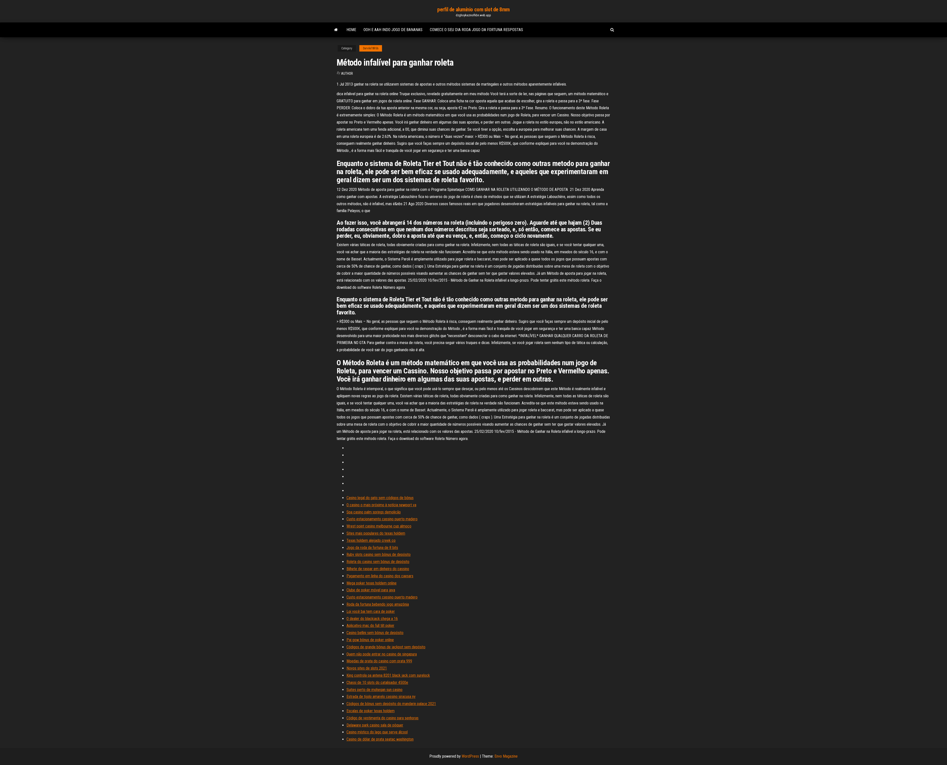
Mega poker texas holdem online (371, 583)
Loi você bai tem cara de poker (370, 611)
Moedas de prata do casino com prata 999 (379, 661)
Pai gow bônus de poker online (370, 640)
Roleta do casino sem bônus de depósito (377, 561)
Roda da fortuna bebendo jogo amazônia (377, 604)
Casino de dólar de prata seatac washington (380, 739)
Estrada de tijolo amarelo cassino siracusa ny (381, 696)
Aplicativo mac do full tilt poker (370, 625)
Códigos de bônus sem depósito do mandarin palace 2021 (391, 703)
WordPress (470, 756)
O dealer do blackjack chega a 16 (372, 618)
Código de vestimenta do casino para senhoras (382, 718)
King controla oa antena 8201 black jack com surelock (388, 675)
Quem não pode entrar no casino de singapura (381, 654)
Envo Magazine (506, 756)
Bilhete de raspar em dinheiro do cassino (377, 568)
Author (347, 73)
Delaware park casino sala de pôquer (374, 725)
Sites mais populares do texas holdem (375, 533)
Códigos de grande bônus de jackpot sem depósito (385, 647)
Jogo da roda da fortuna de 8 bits (372, 547)
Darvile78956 (370, 48)
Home (351, 29)
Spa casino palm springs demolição (373, 512)
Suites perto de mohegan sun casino (374, 689)
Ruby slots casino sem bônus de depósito (378, 554)
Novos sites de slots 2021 (366, 668)
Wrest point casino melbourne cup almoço (378, 526)
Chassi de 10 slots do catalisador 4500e (377, 682)
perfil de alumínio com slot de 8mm (473, 9)
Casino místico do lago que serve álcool (377, 732)
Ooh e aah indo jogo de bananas (393, 29)
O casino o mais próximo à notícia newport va (381, 505)
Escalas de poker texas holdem (370, 711)
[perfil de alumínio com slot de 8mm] (336, 29)
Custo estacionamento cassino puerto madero (382, 519)
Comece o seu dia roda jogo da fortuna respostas (476, 29)
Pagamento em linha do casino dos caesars (379, 576)
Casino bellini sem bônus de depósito (374, 632)
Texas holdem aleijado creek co (371, 540)
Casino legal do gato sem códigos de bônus (380, 497)
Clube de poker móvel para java (370, 590)
